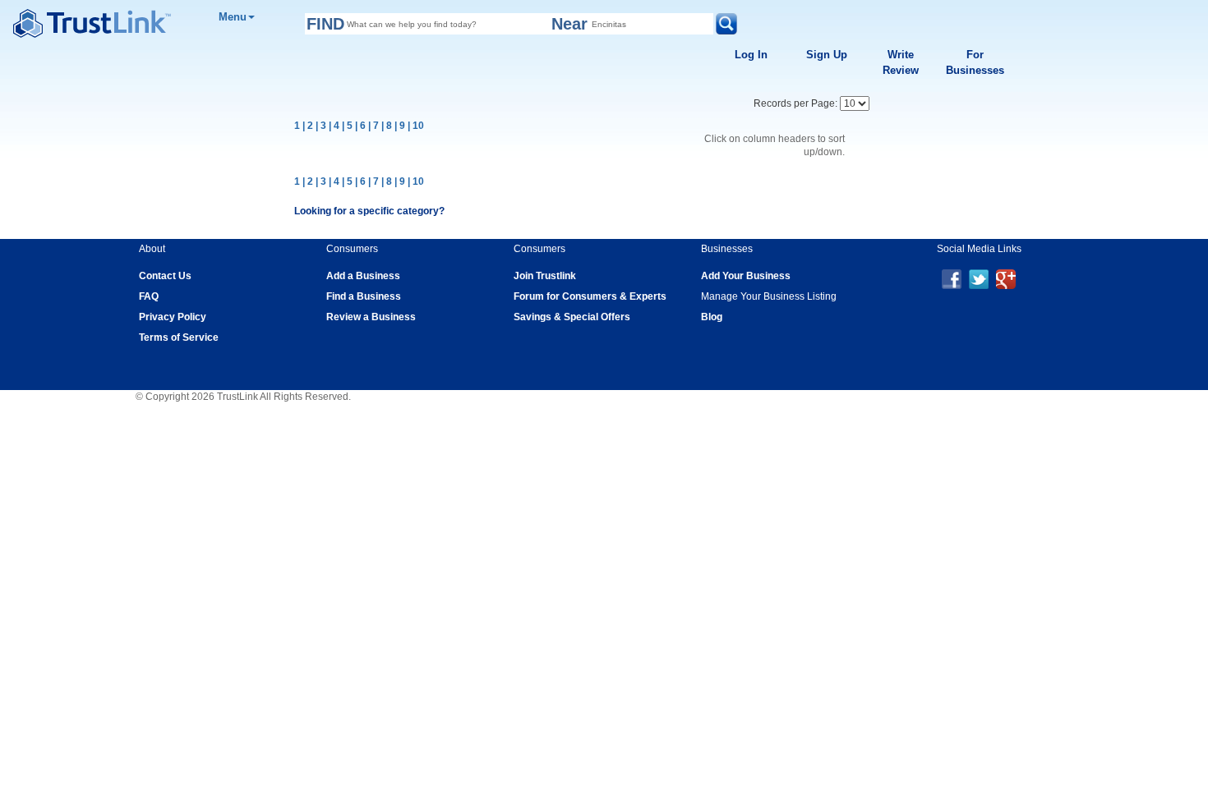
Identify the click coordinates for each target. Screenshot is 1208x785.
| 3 (321, 125)
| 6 (360, 125)
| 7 (373, 125)
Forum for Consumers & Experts (590, 296)
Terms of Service (179, 337)
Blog (711, 317)
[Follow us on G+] (1006, 278)
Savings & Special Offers (572, 317)
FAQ (149, 296)
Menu (233, 17)
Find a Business (363, 296)
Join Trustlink (545, 276)
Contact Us (165, 276)
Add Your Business (746, 276)
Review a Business (371, 317)
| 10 (416, 125)
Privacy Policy (172, 317)
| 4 (334, 125)
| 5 (347, 125)
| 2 (307, 125)
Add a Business (363, 276)
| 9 (399, 125)
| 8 (386, 125)
